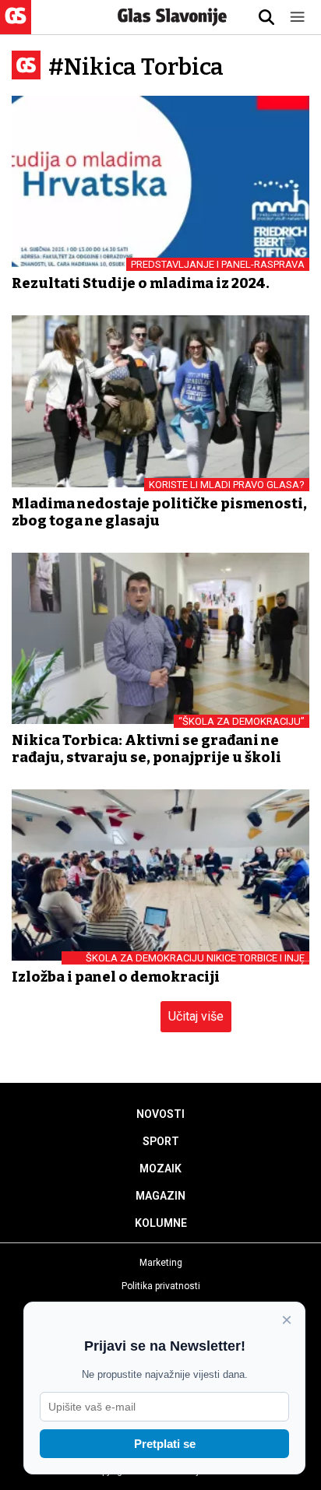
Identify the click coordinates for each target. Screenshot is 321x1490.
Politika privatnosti (161, 1286)
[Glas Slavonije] (15, 26)
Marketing (160, 1262)
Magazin (160, 1196)
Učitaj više (196, 1016)
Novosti (160, 1114)
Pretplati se (165, 1443)
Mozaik (160, 1168)
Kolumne (161, 1223)
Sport (161, 1141)
